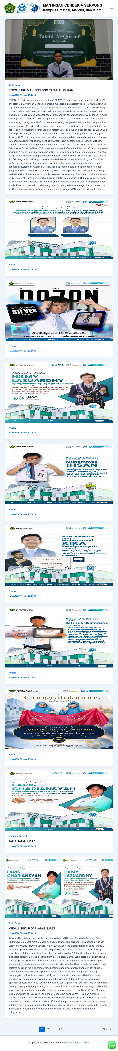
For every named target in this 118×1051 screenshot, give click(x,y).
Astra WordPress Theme (76, 1042)
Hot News (13, 836)
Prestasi (12, 264)
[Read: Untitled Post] (59, 229)
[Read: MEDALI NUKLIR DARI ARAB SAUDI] (59, 887)
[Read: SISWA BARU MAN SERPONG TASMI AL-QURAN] (59, 49)
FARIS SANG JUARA (22, 841)
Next (107, 1029)
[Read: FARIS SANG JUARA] (59, 800)
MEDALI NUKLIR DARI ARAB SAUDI (32, 928)
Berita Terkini (15, 85)
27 (60, 1029)
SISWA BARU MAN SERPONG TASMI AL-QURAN (41, 90)
